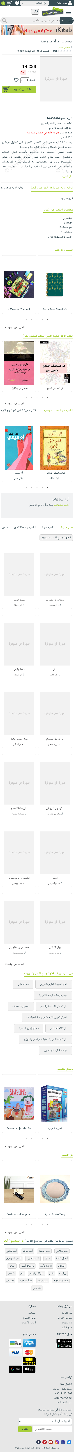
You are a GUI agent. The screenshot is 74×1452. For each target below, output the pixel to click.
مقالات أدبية (25, 1280)
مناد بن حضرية (54, 814)
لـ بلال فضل (19, 478)
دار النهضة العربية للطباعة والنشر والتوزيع (45, 1039)
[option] (55, 284)
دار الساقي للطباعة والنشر (54, 1006)
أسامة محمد (53, 953)
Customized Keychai (19, 1214)
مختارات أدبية (61, 1280)
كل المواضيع (17, 1241)
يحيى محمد (18, 953)
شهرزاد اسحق (54, 744)
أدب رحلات (44, 1251)
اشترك (25, 1429)
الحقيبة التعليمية (55, 1128)
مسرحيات (43, 1280)
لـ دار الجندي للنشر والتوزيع (56, 537)
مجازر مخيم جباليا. (19, 739)
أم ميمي (19, 473)
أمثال (47, 1258)
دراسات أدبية (27, 1266)
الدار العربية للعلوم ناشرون (53, 984)
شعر (51, 1273)
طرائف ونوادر (36, 1273)
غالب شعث (54, 605)
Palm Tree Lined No (55, 309)
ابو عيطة (18, 605)
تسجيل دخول (62, 3)
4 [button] (32, 319)
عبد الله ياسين (18, 814)
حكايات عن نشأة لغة (54, 600)
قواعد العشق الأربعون (55, 473)
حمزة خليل (18, 744)
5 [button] (26, 319)
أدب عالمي (11, 1251)
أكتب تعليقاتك (61, 505)
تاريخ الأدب (46, 1266)
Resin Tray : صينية (55, 1214)
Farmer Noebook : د (19, 309)
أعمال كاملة (62, 1258)
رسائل (12, 1266)
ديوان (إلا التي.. (55, 947)
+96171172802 (63, 1394)
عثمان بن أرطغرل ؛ (19, 388)
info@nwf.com (63, 1398)
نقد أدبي (37, 1288)
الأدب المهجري (13, 1258)
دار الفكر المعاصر (58, 1028)
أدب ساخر (28, 1251)
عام (22, 1273)
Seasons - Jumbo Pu (19, 1128)
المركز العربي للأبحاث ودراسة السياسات (46, 1017)
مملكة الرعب (19, 600)
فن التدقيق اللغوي (55, 388)
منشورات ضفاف (20, 1006)
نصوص (10, 1280)
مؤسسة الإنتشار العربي (55, 1050)
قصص (11, 1273)
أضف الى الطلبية (22, 89)
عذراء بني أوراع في (55, 808)
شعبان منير (64, 47)
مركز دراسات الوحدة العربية (53, 995)
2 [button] (42, 319)
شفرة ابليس (19, 669)
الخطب (61, 1266)
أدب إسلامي (62, 1251)
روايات (62, 1273)
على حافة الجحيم (19, 808)
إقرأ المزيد (67, 176)
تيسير (55, 878)
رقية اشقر (53, 675)
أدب (6, 1241)
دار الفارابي (23, 984)
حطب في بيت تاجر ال (19, 947)
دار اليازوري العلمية (29, 1028)
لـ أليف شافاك (55, 478)
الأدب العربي (33, 1258)
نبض (55, 669)
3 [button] (37, 319)
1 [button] (48, 319)
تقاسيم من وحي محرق (19, 878)
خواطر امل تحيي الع (55, 739)
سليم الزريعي (54, 883)
